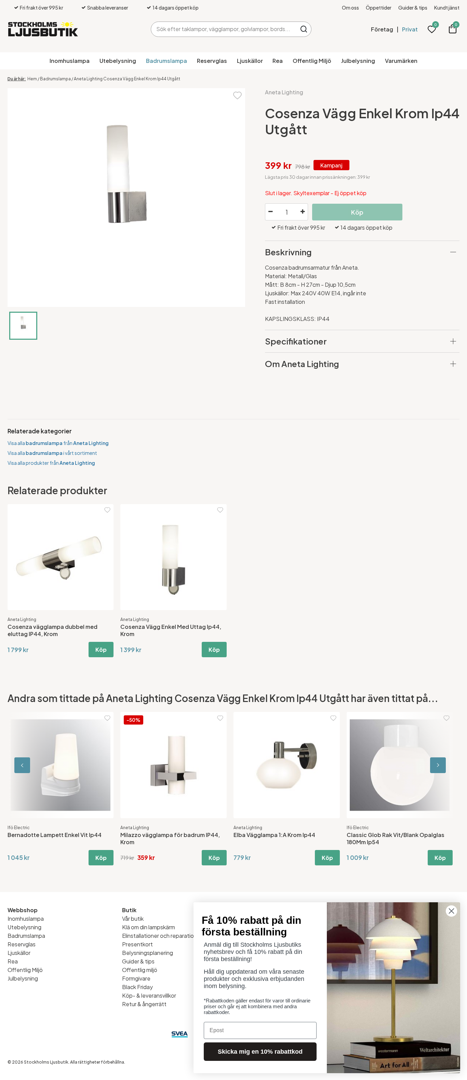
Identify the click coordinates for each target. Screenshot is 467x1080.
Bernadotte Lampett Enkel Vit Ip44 (55, 834)
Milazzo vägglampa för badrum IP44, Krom (170, 838)
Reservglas (212, 60)
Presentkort (137, 944)
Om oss (350, 7)
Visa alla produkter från (51, 463)
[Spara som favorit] (237, 94)
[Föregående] (38, 765)
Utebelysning (117, 60)
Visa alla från (58, 443)
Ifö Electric (19, 827)
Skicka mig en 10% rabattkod (260, 1051)
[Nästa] (428, 765)
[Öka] (302, 212)
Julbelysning (358, 60)
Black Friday (137, 986)
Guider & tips (412, 7)
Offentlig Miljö (312, 60)
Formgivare (136, 978)
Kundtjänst (446, 7)
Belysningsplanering (147, 952)
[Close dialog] (451, 911)
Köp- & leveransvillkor (149, 995)
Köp (101, 649)
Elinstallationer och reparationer (162, 935)
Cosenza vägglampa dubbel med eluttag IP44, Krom (52, 630)
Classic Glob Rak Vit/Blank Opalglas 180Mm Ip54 (395, 838)
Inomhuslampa (70, 60)
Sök (303, 29)
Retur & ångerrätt (144, 1004)
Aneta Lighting (284, 92)
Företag (382, 29)
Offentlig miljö (139, 969)
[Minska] (270, 212)
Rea (277, 60)
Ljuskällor (250, 60)
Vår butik (133, 918)
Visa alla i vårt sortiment (52, 453)
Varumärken (401, 60)
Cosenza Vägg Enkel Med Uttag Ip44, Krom (170, 630)
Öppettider (378, 7)
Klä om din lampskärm (148, 927)
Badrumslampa (166, 60)
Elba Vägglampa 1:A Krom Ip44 (274, 834)
